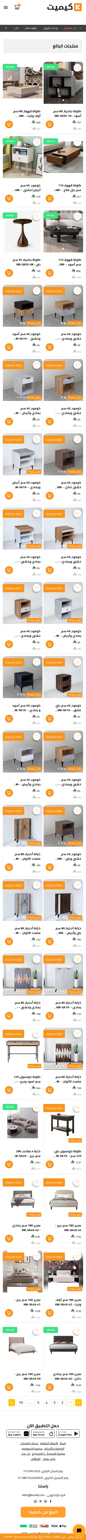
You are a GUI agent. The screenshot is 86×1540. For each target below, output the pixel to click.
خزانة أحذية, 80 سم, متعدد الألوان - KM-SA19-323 (68, 1081)
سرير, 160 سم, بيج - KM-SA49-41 (27, 1302)
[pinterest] (40, 1501)
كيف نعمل (49, 1459)
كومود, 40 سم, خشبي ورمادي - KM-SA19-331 (67, 784)
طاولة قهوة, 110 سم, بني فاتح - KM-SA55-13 (68, 190)
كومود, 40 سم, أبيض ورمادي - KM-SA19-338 (26, 487)
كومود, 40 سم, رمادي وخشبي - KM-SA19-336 (26, 561)
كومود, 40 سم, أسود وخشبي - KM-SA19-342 (26, 338)
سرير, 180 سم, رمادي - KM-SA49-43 (26, 1228)
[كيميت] (64, 7)
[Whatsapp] (35, 1501)
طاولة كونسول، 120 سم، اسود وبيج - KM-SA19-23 (26, 1081)
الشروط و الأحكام (54, 1448)
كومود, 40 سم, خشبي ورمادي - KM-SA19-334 (26, 635)
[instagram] (45, 1501)
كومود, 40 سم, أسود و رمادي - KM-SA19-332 (26, 710)
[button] (63, 100)
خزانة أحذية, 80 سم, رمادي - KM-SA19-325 (68, 1007)
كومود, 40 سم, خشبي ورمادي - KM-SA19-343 (67, 338)
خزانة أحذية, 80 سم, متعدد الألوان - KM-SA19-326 (27, 933)
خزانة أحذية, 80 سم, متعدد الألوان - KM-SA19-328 (27, 858)
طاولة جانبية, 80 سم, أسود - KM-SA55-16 (67, 113)
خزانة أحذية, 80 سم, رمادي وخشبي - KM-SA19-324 (26, 1007)
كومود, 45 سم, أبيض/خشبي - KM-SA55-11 (27, 190)
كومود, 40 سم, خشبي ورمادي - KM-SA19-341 (67, 413)
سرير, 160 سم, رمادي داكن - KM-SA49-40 (67, 1376)
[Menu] (5, 7)
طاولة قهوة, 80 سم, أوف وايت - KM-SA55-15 (26, 115)
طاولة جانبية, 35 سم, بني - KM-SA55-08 (26, 262)
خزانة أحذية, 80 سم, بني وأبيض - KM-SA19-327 (68, 933)
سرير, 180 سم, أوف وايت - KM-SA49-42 (68, 1302)
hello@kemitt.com (33, 1495)
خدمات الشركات (29, 1443)
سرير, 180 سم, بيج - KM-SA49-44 (68, 1228)
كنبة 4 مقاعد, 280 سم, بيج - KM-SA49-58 (27, 1155)
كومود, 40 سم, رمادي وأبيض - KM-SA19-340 (27, 413)
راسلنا (63, 1443)
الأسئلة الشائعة (49, 1443)
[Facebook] (50, 1501)
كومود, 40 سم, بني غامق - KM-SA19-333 (68, 710)
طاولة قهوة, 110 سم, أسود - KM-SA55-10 (69, 264)
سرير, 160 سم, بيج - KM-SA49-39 (27, 1376)
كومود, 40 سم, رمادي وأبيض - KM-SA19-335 (68, 635)
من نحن (25, 1453)
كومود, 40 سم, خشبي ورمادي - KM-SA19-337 (67, 561)
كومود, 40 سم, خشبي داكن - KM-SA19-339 (69, 487)
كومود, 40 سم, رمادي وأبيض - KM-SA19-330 (27, 784)
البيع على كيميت (43, 1511)
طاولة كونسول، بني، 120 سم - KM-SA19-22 (67, 1155)
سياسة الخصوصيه (32, 1448)
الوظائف (35, 1459)
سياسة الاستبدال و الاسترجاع (48, 1453)
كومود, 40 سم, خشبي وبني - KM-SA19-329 (69, 858)
